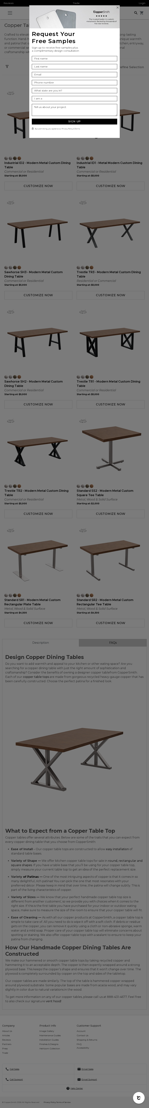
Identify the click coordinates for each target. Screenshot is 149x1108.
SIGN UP (74, 121)
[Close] (117, 7)
